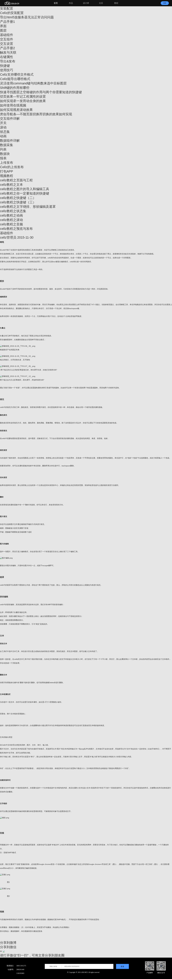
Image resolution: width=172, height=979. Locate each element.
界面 (3, 26)
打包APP (6, 171)
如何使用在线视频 (13, 105)
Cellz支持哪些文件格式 (16, 74)
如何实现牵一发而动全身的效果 (23, 101)
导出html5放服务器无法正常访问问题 (27, 17)
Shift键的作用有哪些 (14, 88)
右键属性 (6, 57)
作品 (71, 3)
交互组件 (6, 39)
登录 (164, 3)
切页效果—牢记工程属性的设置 (23, 96)
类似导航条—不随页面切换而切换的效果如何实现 (36, 114)
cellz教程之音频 (11, 224)
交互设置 (6, 44)
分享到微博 (8, 943)
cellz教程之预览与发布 (16, 229)
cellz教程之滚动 (11, 220)
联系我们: (10, 966)
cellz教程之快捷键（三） (18, 202)
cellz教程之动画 (11, 215)
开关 (3, 123)
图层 (3, 30)
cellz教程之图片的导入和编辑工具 (24, 189)
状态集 (5, 132)
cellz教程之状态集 (13, 211)
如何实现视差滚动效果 (16, 110)
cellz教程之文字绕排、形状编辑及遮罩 (28, 207)
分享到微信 (8, 947)
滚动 (3, 127)
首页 (56, 3)
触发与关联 (8, 52)
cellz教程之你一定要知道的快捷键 (24, 193)
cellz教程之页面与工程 (16, 180)
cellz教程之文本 (11, 184)
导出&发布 (7, 61)
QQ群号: (11, 969)
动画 (3, 136)
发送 (122, 966)
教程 (116, 3)
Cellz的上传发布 (12, 167)
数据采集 (6, 145)
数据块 (5, 154)
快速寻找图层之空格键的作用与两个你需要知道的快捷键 (41, 92)
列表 (3, 149)
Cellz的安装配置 (12, 13)
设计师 (86, 3)
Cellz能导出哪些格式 (15, 79)
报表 (3, 158)
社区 (101, 3)
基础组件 (6, 35)
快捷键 (5, 66)
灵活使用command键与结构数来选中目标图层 (33, 83)
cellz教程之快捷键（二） (18, 198)
